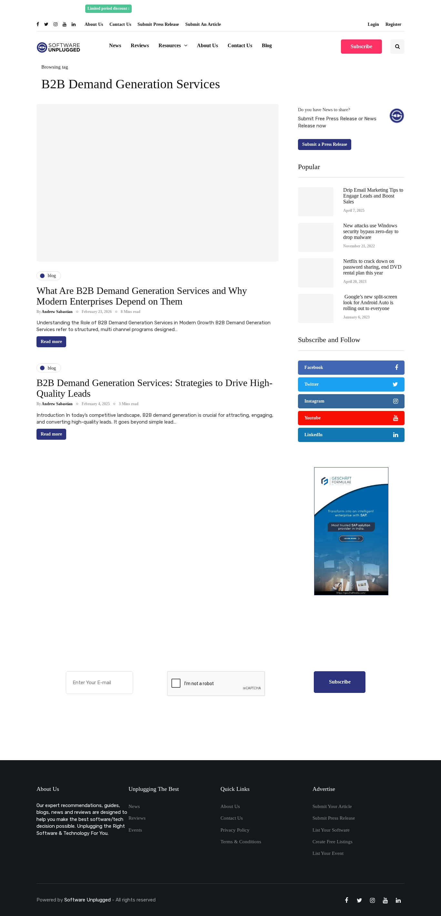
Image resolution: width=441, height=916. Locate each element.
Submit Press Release (158, 24)
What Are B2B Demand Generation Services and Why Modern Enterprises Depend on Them (141, 296)
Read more (51, 341)
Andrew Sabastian (57, 311)
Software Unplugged (88, 900)
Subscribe (361, 46)
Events (135, 830)
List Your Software (331, 830)
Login (373, 24)
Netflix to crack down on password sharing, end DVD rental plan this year (372, 266)
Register (393, 24)
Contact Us (120, 24)
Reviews (140, 45)
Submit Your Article (332, 806)
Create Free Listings (333, 841)
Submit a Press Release (324, 144)
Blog (267, 45)
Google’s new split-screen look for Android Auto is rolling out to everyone (370, 302)
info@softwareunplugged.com (325, 8)
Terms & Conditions (241, 841)
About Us (94, 24)
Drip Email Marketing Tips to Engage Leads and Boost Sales (373, 195)
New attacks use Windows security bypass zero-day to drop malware (370, 231)
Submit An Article (203, 24)
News (115, 45)
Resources (170, 45)
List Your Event (328, 853)
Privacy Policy (235, 830)
